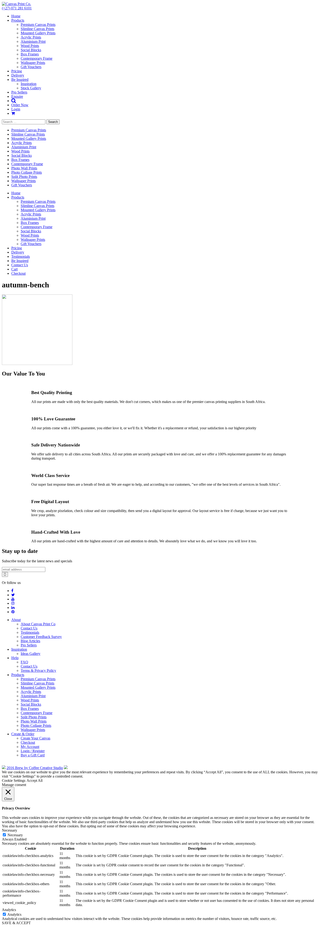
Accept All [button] (35, 780)
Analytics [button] (9, 910)
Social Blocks (31, 50)
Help (15, 658)
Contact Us (19, 265)
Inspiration (28, 84)
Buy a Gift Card (33, 755)
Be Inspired (19, 80)
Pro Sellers (19, 92)
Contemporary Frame (36, 58)
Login (15, 109)
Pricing (16, 71)
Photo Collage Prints (26, 172)
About (16, 620)
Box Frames (30, 54)
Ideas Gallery (30, 654)
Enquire (17, 96)
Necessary (15, 835)
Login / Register (33, 751)
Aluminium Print (33, 41)
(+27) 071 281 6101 (17, 8)
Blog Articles (30, 641)
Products (17, 20)
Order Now (19, 105)
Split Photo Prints (24, 177)
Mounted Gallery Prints (38, 33)
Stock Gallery (31, 88)
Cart (14, 269)
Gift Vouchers (31, 67)
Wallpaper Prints (33, 63)
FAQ (24, 662)
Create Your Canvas (35, 738)
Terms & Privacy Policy (38, 671)
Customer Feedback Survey (41, 637)
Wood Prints (30, 46)
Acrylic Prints (31, 37)
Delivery (17, 75)
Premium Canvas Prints (38, 25)
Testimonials (20, 256)
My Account (30, 747)
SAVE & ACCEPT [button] (16, 923)
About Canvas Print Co (38, 624)
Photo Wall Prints (24, 168)
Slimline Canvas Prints (37, 29)
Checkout (18, 273)
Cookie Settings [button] (13, 780)
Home (15, 16)
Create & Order (22, 734)
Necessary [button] (9, 830)
